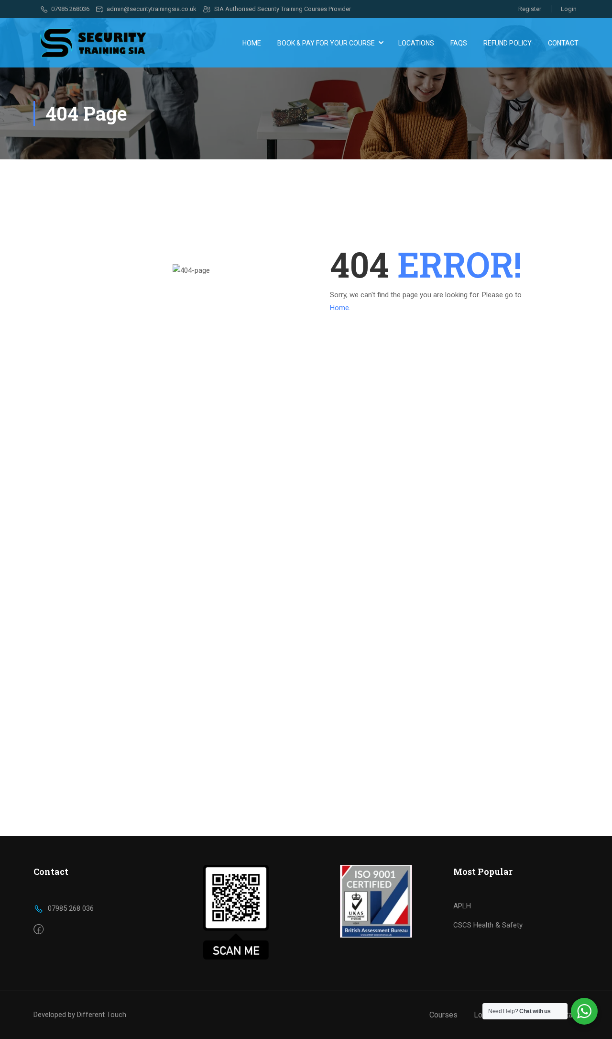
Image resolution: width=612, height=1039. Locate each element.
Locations (416, 43)
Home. (340, 307)
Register (529, 8)
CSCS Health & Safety (488, 925)
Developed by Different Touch (79, 1014)
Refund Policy (507, 43)
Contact (563, 43)
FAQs (458, 43)
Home (251, 43)
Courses (443, 1014)
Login (569, 8)
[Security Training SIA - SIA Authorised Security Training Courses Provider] (93, 43)
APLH (462, 906)
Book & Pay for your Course (326, 43)
